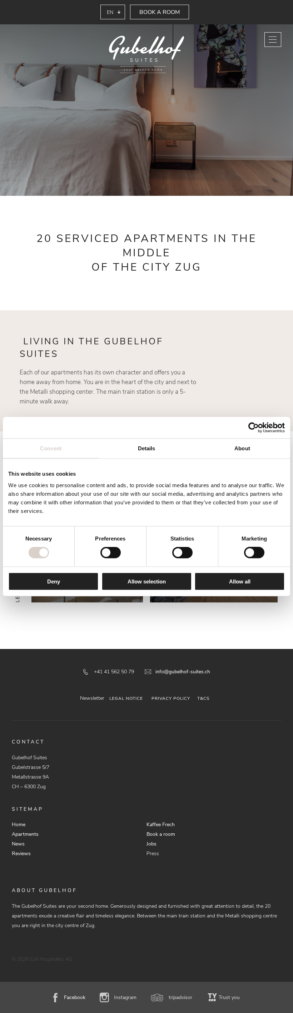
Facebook (74, 997)
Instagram (125, 997)
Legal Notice (126, 698)
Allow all (239, 581)
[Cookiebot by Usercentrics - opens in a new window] (253, 427)
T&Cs (203, 698)
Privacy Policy (171, 698)
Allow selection (147, 581)
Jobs (151, 843)
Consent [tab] (50, 448)
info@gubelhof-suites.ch (182, 671)
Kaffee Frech (160, 824)
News (18, 843)
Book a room (159, 12)
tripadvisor (180, 997)
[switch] (110, 552)
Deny (53, 581)
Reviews (21, 853)
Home (18, 824)
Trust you (229, 997)
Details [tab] (146, 448)
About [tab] (242, 448)
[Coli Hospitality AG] (146, 55)
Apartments (25, 834)
